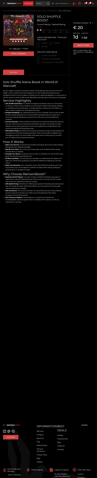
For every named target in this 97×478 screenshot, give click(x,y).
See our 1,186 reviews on (62, 3)
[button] (89, 3)
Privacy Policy (42, 455)
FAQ (38, 442)
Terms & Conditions (41, 450)
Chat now (11, 437)
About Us (40, 438)
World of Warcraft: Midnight (18, 11)
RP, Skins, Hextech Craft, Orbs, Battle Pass (62, 475)
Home (5, 11)
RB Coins (40, 431)
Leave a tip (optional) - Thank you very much (52, 38)
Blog (38, 458)
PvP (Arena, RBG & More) (37, 11)
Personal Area (62, 439)
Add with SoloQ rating (47, 52)
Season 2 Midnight (14, 475)
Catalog (39, 462)
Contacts (40, 435)
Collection (61, 446)
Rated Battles (52, 11)
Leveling (80, 474)
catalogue (29, 3)
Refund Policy (42, 445)
